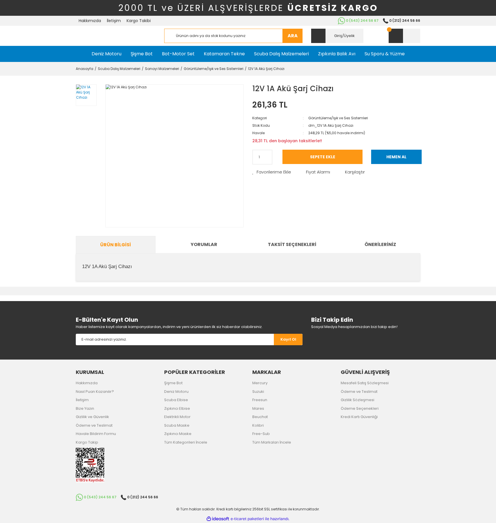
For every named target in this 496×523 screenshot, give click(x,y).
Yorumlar (204, 244)
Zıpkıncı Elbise (177, 408)
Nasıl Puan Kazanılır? (95, 391)
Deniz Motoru (176, 391)
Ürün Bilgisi (115, 244)
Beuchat (260, 416)
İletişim (114, 21)
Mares (258, 408)
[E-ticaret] (247, 519)
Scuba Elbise (176, 400)
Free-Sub (261, 433)
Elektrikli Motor (177, 416)
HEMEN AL (396, 157)
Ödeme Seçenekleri (360, 408)
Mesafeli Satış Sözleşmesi (365, 383)
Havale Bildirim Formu (96, 433)
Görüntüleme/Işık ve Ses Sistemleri (338, 118)
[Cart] (404, 36)
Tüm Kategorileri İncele (185, 442)
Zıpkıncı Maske (177, 433)
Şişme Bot (173, 383)
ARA (293, 35)
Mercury (260, 383)
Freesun (259, 400)
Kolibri (258, 425)
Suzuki (258, 391)
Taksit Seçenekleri (292, 244)
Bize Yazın (85, 408)
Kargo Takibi (139, 21)
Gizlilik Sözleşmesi (357, 400)
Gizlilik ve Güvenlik (92, 416)
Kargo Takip (87, 442)
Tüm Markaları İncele (271, 442)
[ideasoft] (217, 519)
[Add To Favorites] (271, 172)
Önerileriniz (380, 244)
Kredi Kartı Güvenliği (359, 416)
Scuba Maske (176, 425)
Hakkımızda (90, 21)
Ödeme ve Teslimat (94, 425)
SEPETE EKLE (322, 157)
